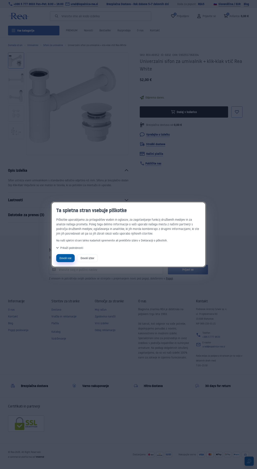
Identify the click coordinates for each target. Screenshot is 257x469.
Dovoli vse (65, 258)
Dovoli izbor (87, 258)
